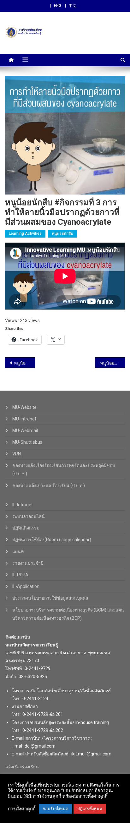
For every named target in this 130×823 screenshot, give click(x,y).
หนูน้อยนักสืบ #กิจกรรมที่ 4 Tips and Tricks (24, 362)
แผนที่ (18, 551)
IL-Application (25, 586)
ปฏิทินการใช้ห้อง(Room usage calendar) (51, 539)
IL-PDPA (20, 574)
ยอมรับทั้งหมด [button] (55, 808)
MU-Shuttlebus (27, 442)
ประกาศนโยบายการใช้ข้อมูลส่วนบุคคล (50, 598)
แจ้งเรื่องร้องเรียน (22, 766)
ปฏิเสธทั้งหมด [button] (89, 808)
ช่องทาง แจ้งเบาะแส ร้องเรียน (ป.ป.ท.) (48, 485)
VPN (16, 453)
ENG (57, 5)
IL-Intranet (22, 504)
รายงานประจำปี (28, 563)
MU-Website (24, 407)
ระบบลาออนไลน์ (28, 516)
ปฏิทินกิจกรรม (25, 527)
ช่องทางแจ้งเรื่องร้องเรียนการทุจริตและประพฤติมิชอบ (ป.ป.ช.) (63, 469)
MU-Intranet (24, 418)
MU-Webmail (25, 430)
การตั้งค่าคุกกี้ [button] (22, 809)
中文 (72, 5)
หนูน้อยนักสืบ (62, 233)
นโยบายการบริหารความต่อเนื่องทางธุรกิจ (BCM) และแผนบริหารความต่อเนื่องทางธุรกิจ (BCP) (68, 614)
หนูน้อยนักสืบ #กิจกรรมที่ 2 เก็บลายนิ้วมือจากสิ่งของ (112, 362)
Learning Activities (25, 233)
